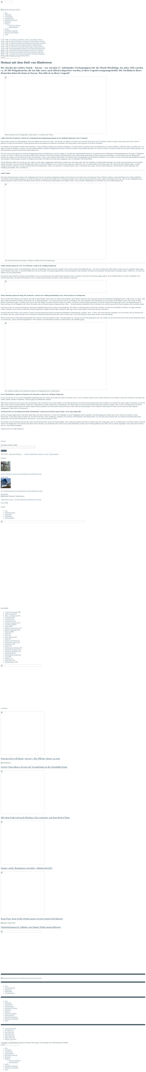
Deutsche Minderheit (31, 454)
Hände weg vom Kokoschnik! (19, 55)
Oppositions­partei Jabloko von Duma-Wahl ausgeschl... (28, 48)
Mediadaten (8, 516)
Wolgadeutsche (54, 454)
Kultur (7, 29)
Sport (6, 34)
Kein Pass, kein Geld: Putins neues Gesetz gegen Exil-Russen (32, 918)
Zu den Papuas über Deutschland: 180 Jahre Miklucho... (27, 54)
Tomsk (46, 454)
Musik (7, 633)
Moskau (7, 23)
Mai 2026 (8, 1034)
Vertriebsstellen (9, 518)
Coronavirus (9, 621)
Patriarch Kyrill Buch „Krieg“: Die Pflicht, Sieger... (27, 39)
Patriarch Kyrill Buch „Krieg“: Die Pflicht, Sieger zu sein (30, 758)
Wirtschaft (8, 15)
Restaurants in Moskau (12, 648)
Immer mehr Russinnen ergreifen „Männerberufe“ (26, 45)
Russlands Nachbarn (11, 31)
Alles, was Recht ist (11, 616)
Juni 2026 (8, 1032)
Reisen (7, 646)
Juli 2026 (8, 1030)
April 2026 (8, 1036)
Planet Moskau (13, 27)
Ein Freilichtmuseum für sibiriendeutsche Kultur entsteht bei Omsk (22, 491)
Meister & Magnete (11, 630)
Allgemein (8, 617)
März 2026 (8, 1037)
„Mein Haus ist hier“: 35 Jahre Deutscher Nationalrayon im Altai (21, 499)
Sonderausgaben (10, 512)
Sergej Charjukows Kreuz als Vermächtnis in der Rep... (28, 41)
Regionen (8, 22)
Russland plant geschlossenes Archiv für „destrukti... (27, 50)
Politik (7, 639)
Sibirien (40, 454)
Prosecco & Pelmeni (11, 640)
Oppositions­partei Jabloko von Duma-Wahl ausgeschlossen (31, 927)
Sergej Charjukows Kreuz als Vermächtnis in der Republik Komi (21, 474)
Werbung (8, 658)
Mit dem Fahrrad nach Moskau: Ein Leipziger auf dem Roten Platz (35, 817)
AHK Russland (10, 614)
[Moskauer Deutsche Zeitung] (10, 9)
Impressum (8, 514)
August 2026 (9, 1028)
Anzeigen (8, 619)
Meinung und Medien (11, 32)
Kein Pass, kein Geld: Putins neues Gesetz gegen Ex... (28, 46)
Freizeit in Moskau (14, 25)
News (6, 635)
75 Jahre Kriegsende (11, 612)
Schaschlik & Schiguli (12, 655)
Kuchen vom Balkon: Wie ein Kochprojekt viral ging (27, 52)
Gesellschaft (8, 16)
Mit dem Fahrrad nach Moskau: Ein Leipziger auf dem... (28, 43)
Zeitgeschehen (9, 18)
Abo (6, 13)
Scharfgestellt (9, 653)
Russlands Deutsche (11, 20)
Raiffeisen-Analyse (11, 642)
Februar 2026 (9, 1039)
